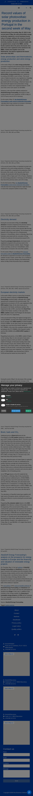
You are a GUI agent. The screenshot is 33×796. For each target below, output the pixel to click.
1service (8, 397)
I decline (4, 410)
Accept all (28, 410)
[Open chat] (29, 792)
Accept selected (16, 410)
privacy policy (27, 391)
